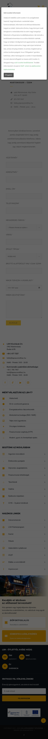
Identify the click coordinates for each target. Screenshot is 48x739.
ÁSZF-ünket (24, 66)
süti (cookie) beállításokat (24, 62)
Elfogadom (8, 75)
